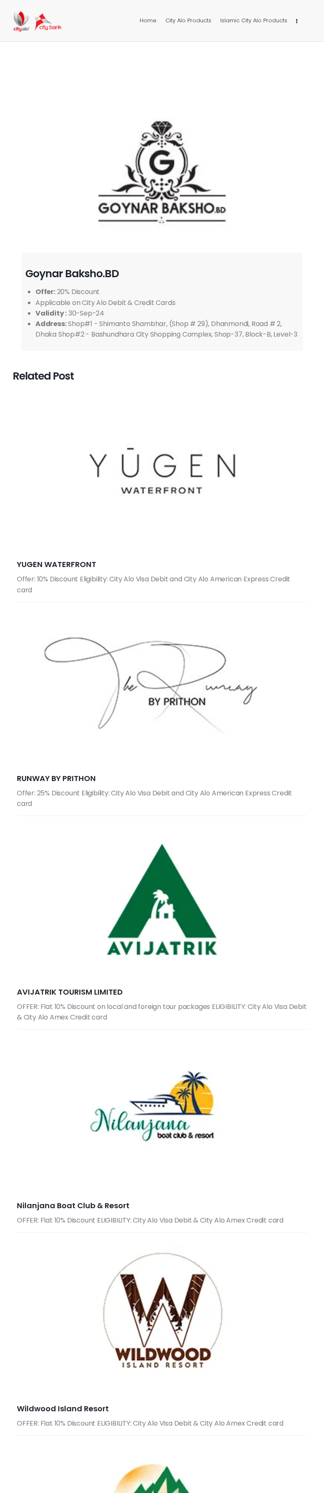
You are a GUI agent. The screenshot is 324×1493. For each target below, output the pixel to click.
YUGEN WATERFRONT (56, 564)
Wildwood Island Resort (63, 1408)
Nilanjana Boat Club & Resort (73, 1205)
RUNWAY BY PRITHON (56, 778)
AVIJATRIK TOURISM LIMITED (70, 992)
